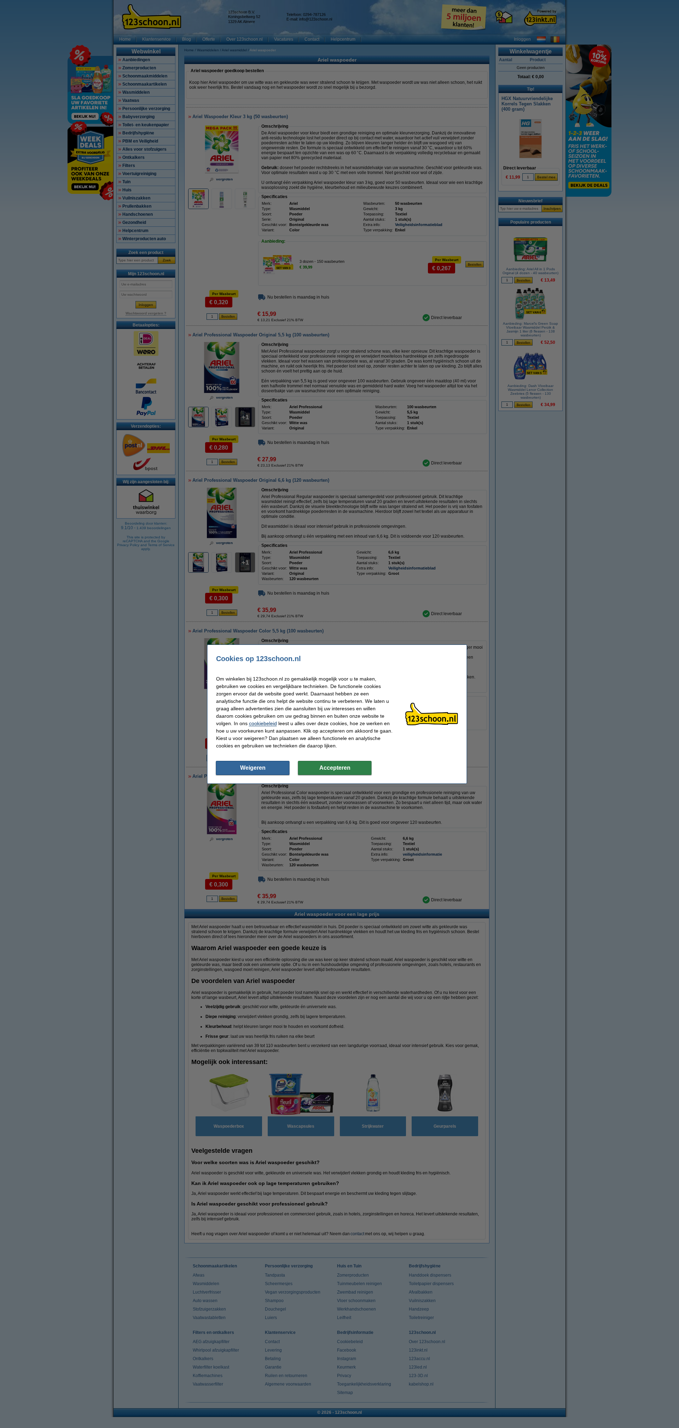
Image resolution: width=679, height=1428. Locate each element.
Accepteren (334, 768)
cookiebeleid (263, 723)
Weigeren (253, 768)
